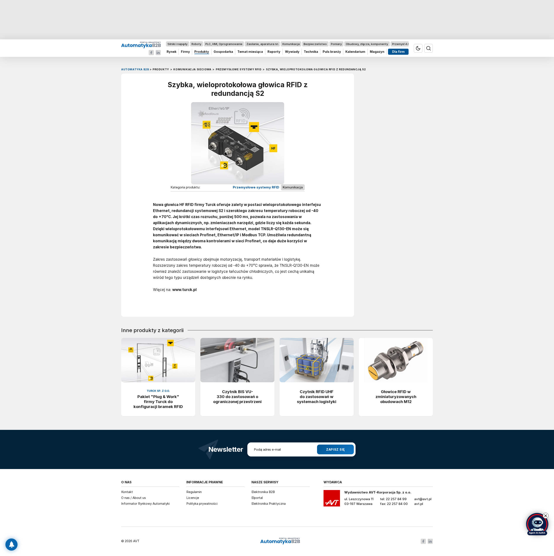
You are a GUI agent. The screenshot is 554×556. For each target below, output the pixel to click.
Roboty (196, 44)
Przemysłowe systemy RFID (256, 187)
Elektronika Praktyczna (268, 503)
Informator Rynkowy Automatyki (145, 503)
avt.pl (418, 504)
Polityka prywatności (201, 503)
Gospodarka (223, 52)
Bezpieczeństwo (315, 44)
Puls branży (332, 52)
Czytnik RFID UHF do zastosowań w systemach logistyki (316, 396)
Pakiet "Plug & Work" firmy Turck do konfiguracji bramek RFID (158, 401)
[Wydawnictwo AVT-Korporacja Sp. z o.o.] (332, 499)
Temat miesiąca (250, 52)
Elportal (257, 498)
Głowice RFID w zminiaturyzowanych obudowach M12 (395, 396)
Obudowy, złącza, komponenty (367, 44)
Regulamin (194, 492)
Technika (311, 52)
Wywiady (292, 52)
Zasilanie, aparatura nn (262, 44)
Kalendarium (355, 52)
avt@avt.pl (423, 499)
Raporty (273, 52)
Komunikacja (291, 44)
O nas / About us (133, 498)
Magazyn (377, 52)
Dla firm (398, 52)
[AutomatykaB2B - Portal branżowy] (141, 44)
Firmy (185, 52)
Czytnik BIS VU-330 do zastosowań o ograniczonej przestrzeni (237, 396)
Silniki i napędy (177, 44)
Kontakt (127, 492)
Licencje (192, 498)
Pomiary (336, 44)
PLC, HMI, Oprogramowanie (223, 44)
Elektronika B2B (263, 492)
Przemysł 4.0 (401, 44)
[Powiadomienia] (11, 544)
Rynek (171, 52)
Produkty (201, 52)
